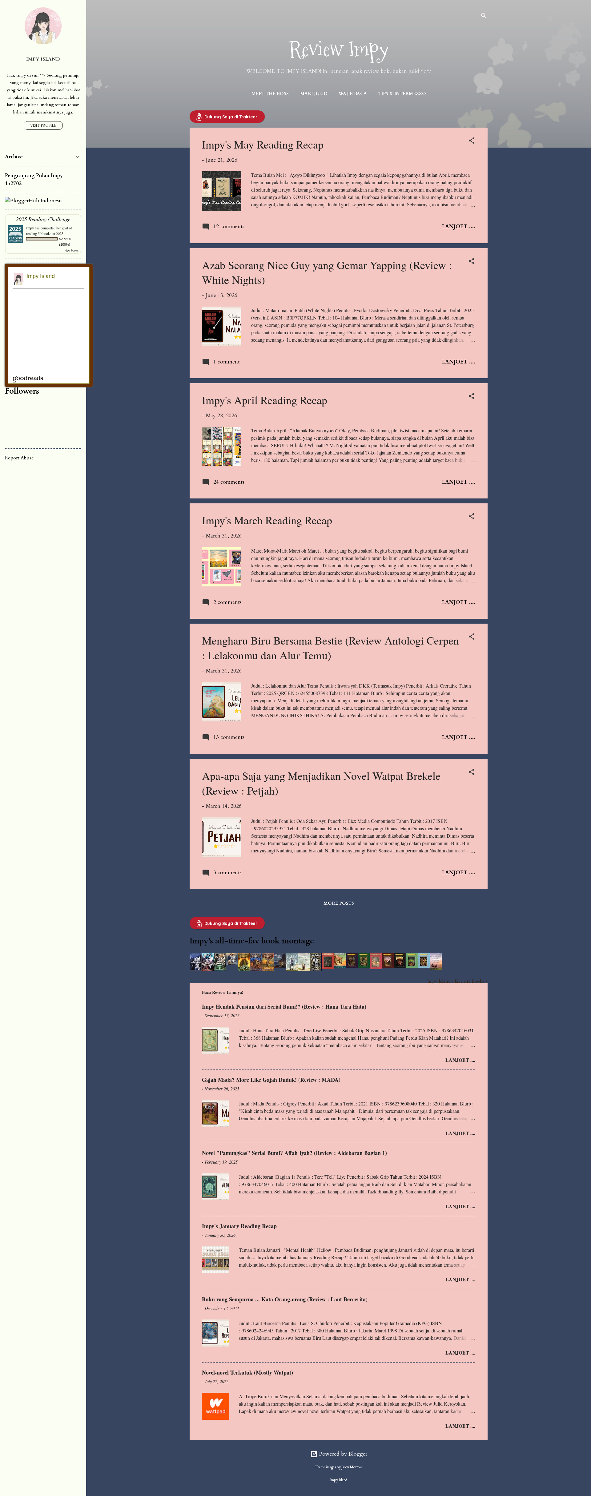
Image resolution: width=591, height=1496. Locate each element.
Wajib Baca (353, 94)
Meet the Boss (270, 94)
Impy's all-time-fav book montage (252, 941)
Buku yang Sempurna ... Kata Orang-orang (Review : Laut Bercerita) (285, 1299)
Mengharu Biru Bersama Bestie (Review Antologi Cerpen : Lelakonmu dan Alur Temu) (330, 647)
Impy (30, 227)
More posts (339, 903)
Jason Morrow (352, 1467)
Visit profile (43, 125)
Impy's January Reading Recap (239, 1226)
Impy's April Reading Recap (264, 399)
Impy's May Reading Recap (263, 144)
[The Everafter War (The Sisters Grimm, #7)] (400, 966)
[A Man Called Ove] (292, 969)
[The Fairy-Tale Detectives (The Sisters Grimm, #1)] (328, 967)
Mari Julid (313, 94)
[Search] (484, 16)
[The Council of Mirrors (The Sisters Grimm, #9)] (424, 966)
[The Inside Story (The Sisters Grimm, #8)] (412, 966)
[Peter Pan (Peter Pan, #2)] (280, 966)
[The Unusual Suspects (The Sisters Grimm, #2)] (340, 966)
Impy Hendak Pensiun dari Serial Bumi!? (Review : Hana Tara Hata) (284, 1006)
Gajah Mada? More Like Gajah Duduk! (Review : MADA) (271, 1080)
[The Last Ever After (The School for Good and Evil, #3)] (220, 968)
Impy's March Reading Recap (267, 520)
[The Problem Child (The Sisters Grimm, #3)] (352, 966)
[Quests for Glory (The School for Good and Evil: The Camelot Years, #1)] (232, 962)
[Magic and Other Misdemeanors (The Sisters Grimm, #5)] (376, 967)
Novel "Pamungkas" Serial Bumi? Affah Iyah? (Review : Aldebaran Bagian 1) (294, 1153)
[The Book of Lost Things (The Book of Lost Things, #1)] (316, 969)
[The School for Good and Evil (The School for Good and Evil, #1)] (196, 968)
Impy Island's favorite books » (457, 981)
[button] (471, 141)
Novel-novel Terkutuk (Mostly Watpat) (247, 1372)
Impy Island (43, 59)
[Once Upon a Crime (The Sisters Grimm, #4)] (364, 966)
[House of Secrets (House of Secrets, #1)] (244, 969)
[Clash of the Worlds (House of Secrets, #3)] (268, 969)
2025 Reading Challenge (43, 219)
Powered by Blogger (342, 1454)
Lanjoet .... (458, 226)
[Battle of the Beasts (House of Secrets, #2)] (256, 969)
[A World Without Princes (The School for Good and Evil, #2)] (208, 969)
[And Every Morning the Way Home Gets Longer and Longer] (436, 968)
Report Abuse (19, 457)
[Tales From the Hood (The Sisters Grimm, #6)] (388, 966)
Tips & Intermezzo (402, 94)
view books (71, 250)
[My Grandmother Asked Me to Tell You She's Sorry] (304, 969)
